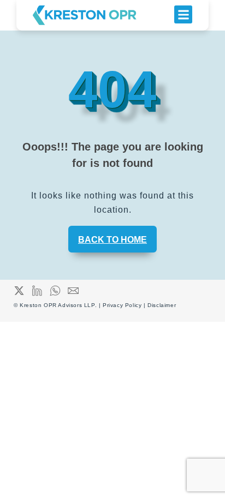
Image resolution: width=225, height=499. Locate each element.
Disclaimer (161, 305)
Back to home (112, 239)
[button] (183, 14)
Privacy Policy (123, 305)
